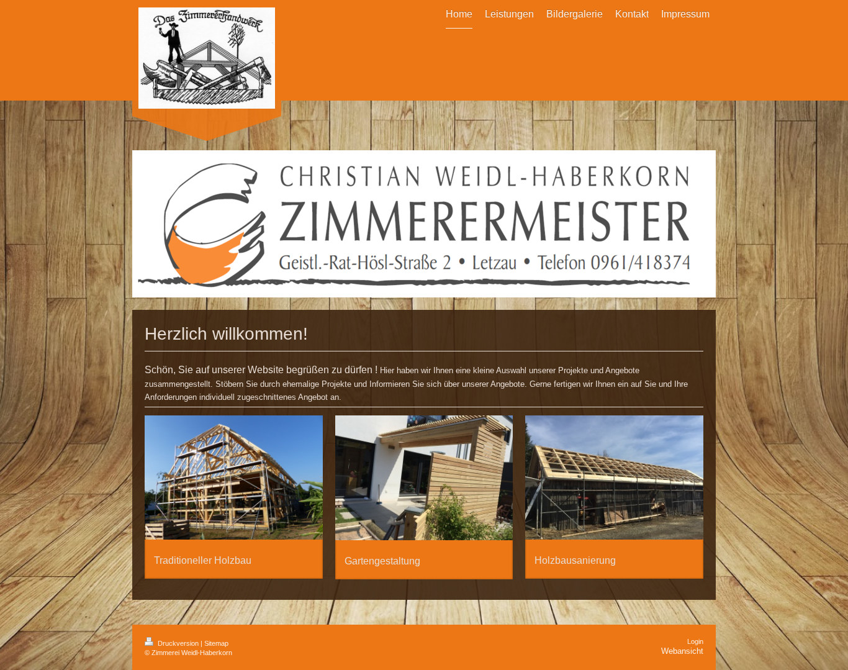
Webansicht (682, 651)
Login (695, 641)
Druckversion (178, 643)
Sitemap (216, 643)
